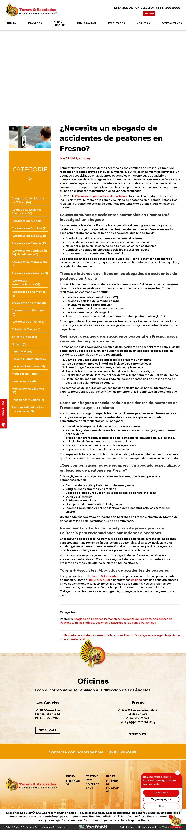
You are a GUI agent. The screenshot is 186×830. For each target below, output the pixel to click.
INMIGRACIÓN (86, 23)
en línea (136, 580)
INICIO (11, 23)
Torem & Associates (104, 576)
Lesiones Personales (26, 366)
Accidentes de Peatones (28, 310)
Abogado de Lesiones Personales (96, 619)
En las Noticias (21, 336)
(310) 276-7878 (50, 718)
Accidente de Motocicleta (29, 262)
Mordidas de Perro (24, 373)
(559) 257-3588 (140, 718)
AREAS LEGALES (59, 24)
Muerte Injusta (22, 381)
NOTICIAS (143, 23)
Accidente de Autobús (27, 228)
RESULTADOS (116, 23)
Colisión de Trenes (24, 329)
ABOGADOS (34, 23)
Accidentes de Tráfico (27, 321)
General (17, 344)
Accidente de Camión (26, 243)
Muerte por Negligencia (28, 388)
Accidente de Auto (24, 221)
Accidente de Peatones (28, 273)
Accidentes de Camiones (29, 291)
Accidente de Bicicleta (27, 235)
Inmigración (20, 351)
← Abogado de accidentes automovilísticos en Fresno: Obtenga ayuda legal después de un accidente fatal (120, 637)
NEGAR (110, 776)
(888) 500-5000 (168, 7)
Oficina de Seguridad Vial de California (101, 196)
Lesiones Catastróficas (27, 359)
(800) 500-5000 (99, 580)
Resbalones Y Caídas (26, 400)
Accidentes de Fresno (27, 303)
